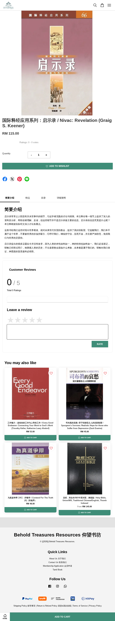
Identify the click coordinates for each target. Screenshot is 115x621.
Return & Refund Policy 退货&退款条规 (54, 606)
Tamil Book (57, 570)
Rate (100, 344)
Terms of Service (80, 606)
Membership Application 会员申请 (57, 566)
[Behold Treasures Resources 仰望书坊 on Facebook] (50, 588)
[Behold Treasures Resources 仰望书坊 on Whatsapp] (65, 588)
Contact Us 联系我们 (58, 562)
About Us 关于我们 (57, 558)
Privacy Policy (95, 606)
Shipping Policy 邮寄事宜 (24, 606)
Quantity (6, 153)
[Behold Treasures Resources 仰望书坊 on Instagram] (57, 588)
